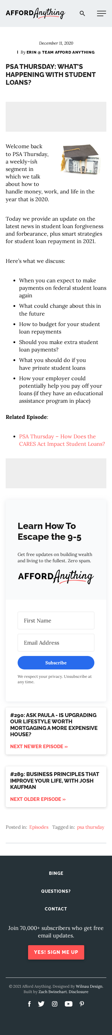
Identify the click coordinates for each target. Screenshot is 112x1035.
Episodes (38, 827)
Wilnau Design (89, 986)
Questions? (56, 891)
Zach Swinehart (53, 991)
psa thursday (90, 827)
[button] (56, 578)
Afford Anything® (35, 13)
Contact (56, 909)
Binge (56, 873)
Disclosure (78, 991)
